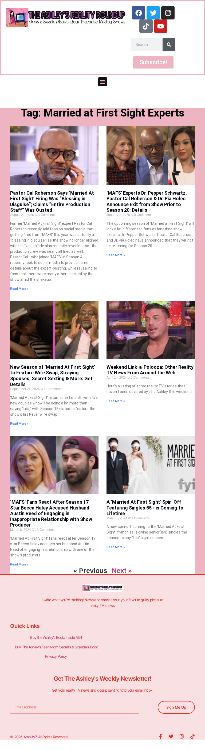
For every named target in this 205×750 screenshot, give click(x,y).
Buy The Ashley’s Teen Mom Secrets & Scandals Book (56, 647)
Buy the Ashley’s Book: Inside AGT (56, 637)
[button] (102, 81)
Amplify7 (30, 737)
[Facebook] (138, 12)
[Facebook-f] (160, 736)
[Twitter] (153, 12)
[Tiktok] (146, 26)
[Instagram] (168, 12)
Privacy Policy (56, 656)
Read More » (19, 289)
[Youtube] (160, 26)
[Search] (169, 44)
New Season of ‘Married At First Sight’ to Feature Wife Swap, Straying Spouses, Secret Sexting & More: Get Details (52, 375)
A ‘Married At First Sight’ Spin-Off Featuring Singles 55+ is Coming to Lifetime (145, 507)
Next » (122, 570)
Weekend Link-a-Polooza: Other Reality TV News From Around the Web (150, 370)
